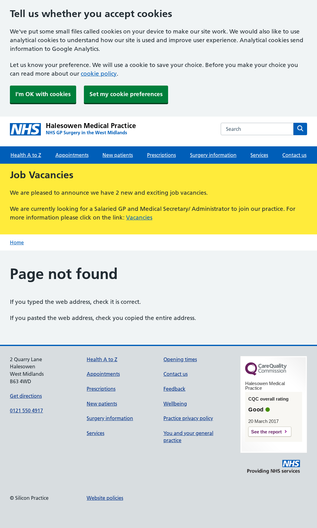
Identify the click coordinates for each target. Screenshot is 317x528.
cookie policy (99, 73)
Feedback (174, 389)
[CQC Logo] (266, 373)
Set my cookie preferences (126, 94)
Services (259, 155)
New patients (117, 155)
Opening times (180, 359)
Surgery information (213, 155)
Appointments (72, 155)
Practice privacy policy (188, 418)
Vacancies (139, 217)
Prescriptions (161, 155)
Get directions (26, 396)
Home (17, 242)
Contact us (294, 155)
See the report (266, 431)
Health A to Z (26, 155)
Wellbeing (175, 404)
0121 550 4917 (26, 410)
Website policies (105, 498)
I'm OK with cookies (43, 94)
